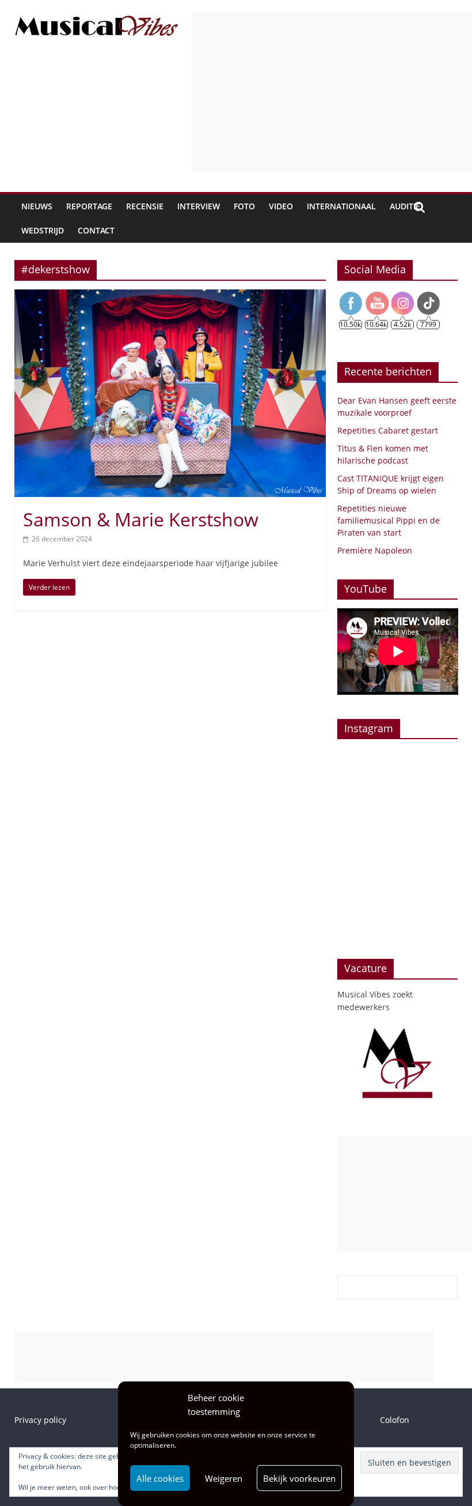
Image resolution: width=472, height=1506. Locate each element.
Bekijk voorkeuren (299, 1478)
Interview (198, 206)
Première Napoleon (374, 550)
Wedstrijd (42, 230)
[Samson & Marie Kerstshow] (170, 296)
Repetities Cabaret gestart (387, 430)
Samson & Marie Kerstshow (140, 519)
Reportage (89, 206)
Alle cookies (160, 1478)
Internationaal (341, 206)
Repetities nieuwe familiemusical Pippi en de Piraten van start (388, 520)
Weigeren (223, 1478)
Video (281, 206)
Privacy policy (40, 1419)
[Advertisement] (332, 92)
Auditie (405, 206)
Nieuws (36, 206)
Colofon (394, 1419)
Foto (244, 206)
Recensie (144, 206)
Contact (96, 230)
